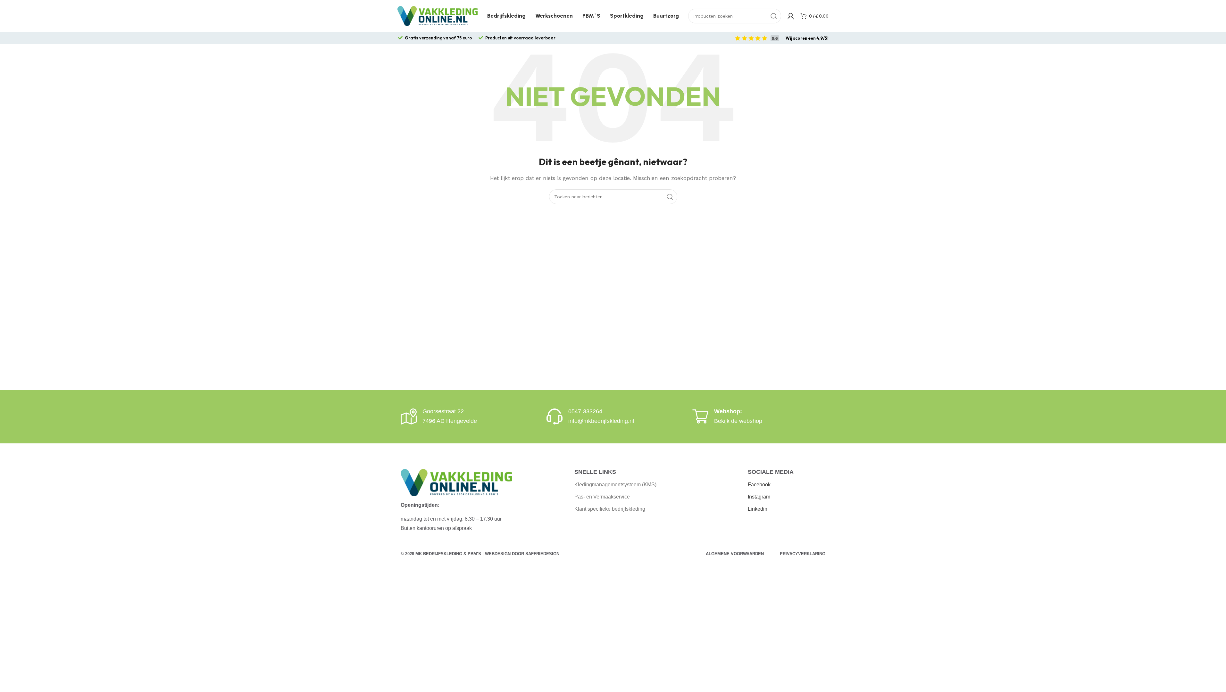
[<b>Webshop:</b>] (700, 416)
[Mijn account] (790, 16)
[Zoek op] (773, 16)
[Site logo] (437, 16)
